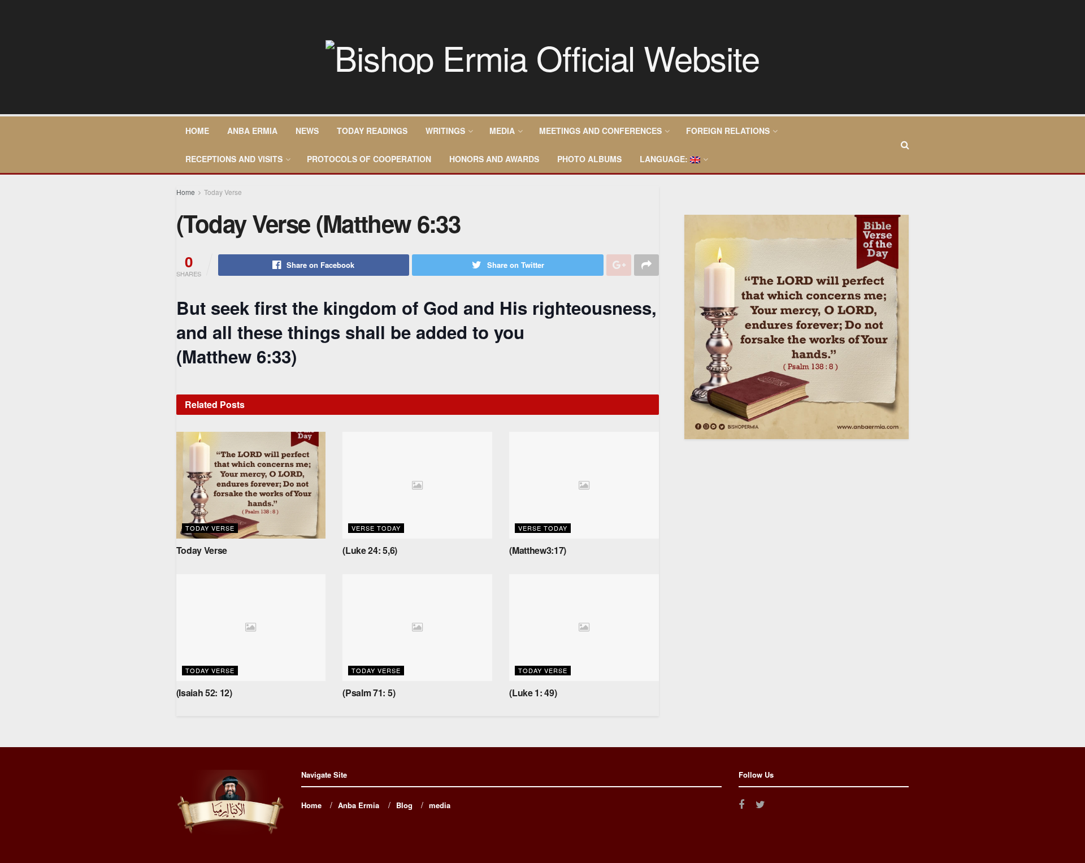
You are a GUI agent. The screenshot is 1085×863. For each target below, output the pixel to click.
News (307, 130)
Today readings (372, 130)
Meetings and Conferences (600, 130)
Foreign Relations (728, 130)
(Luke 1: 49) (533, 692)
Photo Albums (589, 158)
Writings (445, 130)
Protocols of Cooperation (369, 158)
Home (197, 130)
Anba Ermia (252, 130)
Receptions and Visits (234, 158)
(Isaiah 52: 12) (204, 692)
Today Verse (223, 192)
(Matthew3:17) (537, 550)
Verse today (376, 527)
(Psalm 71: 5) (368, 692)
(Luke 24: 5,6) (369, 550)
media (502, 130)
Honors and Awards (494, 158)
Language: (665, 158)
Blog (404, 805)
